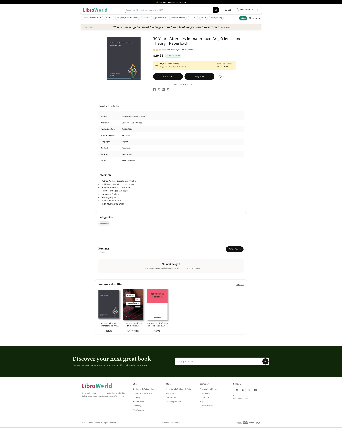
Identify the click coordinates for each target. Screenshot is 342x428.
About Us (170, 393)
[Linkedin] (163, 89)
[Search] (216, 10)
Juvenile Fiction (160, 18)
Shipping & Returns (174, 401)
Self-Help (193, 18)
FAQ (201, 401)
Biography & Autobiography (127, 18)
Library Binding (216, 18)
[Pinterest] (168, 89)
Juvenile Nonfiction (178, 18)
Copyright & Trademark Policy (179, 389)
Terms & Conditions (208, 389)
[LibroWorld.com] (97, 385)
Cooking (109, 18)
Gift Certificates (206, 406)
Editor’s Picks (138, 401)
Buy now (199, 76)
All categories (255, 18)
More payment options (183, 84)
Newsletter (175, 423)
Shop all (240, 284)
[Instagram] (237, 390)
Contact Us (204, 397)
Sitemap (165, 423)
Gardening (146, 18)
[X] (159, 89)
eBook (243, 18)
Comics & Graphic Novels (92, 18)
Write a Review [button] (187, 50)
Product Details (108, 106)
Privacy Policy (205, 393)
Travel (203, 18)
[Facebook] (154, 89)
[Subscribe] (265, 361)
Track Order (171, 397)
